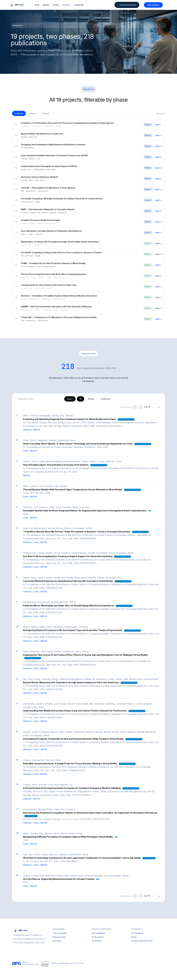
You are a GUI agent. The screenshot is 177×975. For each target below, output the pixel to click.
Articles (91, 399)
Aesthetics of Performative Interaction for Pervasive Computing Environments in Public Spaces (67, 123)
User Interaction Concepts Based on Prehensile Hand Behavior (51, 231)
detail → (158, 125)
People (56, 5)
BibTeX (36, 429)
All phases (19, 113)
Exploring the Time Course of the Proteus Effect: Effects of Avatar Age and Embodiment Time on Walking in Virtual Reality (85, 655)
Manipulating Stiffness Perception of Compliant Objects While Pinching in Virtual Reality (68, 836)
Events (134, 937)
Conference (105, 399)
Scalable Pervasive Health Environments (40, 220)
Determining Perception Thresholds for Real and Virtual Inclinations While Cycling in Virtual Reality (73, 739)
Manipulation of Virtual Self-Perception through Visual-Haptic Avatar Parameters (60, 241)
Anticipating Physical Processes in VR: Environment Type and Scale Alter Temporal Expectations (72, 630)
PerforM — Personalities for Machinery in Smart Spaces (48, 188)
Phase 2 (45, 113)
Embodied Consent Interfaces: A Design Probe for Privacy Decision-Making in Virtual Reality (70, 763)
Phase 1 (33, 113)
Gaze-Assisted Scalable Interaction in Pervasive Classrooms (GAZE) (54, 155)
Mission (46, 5)
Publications (97, 941)
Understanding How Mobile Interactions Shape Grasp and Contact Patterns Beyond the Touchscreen (75, 710)
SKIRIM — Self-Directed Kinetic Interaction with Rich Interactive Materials (56, 306)
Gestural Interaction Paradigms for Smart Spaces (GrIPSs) (49, 166)
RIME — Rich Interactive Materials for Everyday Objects (48, 209)
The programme (59, 933)
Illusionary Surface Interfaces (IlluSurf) (39, 177)
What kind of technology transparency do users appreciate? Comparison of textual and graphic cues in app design (82, 858)
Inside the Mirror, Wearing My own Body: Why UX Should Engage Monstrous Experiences (68, 605)
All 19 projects (98, 937)
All (81, 399)
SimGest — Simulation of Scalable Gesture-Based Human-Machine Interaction (59, 296)
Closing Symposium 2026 (142, 941)
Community (78, 5)
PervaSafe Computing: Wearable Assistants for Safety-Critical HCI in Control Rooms (61, 198)
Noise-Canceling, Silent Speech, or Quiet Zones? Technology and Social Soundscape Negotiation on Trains (78, 443)
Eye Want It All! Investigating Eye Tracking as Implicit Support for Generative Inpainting (67, 556)
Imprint (54, 963)
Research (66, 5)
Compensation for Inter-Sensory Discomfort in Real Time (48, 285)
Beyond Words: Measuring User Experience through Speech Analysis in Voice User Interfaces (71, 682)
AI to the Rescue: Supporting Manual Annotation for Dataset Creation (58, 879)
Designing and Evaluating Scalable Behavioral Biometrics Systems (53, 144)
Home (37, 5)
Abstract (27, 429)
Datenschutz (63, 963)
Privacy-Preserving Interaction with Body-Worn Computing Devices (53, 274)
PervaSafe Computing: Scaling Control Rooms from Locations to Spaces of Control (61, 252)
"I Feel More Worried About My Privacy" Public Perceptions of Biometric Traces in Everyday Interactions (76, 531)
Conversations (137, 933)
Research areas (59, 937)
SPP (19, 5)
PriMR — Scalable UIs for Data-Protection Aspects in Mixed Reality (53, 263)
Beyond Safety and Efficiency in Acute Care (42, 134)
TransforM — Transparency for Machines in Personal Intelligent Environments (59, 317)
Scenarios (57, 941)
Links (25, 451)
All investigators (98, 933)
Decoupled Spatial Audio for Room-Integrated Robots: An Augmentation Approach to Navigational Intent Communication (84, 510)
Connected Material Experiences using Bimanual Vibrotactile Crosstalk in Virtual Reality (68, 581)
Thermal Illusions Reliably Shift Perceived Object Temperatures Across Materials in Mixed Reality (72, 489)
